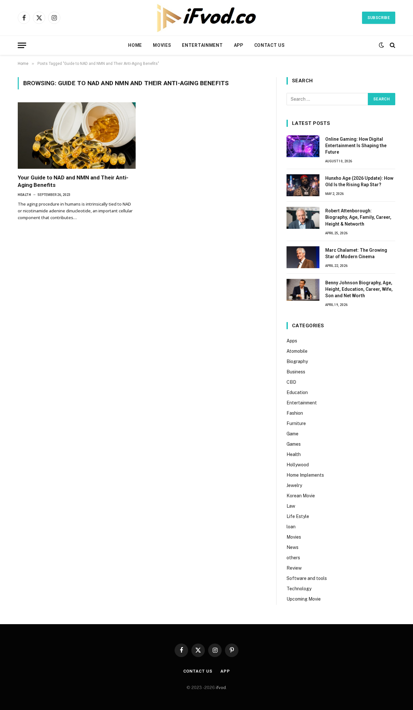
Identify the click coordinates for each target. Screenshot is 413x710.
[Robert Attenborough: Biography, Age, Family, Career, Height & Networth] (303, 218)
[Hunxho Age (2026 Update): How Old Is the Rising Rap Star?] (303, 185)
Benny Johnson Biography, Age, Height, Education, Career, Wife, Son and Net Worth (359, 289)
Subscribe (379, 17)
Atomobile (297, 351)
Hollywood (298, 464)
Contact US (269, 45)
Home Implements (305, 475)
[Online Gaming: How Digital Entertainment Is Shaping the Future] (303, 146)
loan (291, 526)
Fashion (295, 413)
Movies (162, 45)
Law (291, 506)
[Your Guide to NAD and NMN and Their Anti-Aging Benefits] (77, 135)
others (293, 557)
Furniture (296, 423)
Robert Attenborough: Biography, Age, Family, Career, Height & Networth (358, 217)
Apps (292, 340)
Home (135, 45)
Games (294, 444)
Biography (297, 361)
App (238, 45)
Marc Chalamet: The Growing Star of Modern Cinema (356, 253)
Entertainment (202, 45)
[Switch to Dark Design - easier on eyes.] (381, 45)
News (292, 547)
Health (24, 195)
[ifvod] (206, 18)
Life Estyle (298, 516)
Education (297, 392)
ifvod (221, 687)
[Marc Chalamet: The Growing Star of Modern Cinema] (303, 257)
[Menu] (22, 45)
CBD (291, 382)
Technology (299, 588)
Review (294, 568)
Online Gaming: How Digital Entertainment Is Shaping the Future (356, 146)
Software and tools (307, 578)
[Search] (391, 45)
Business (296, 371)
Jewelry (294, 485)
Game (292, 433)
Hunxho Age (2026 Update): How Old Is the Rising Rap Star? (359, 181)
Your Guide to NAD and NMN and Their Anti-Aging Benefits (73, 181)
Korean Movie (301, 495)
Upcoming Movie (304, 599)
